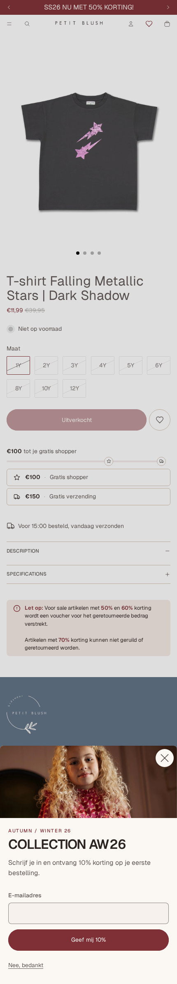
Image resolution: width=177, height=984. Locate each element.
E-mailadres (25, 895)
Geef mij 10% (88, 939)
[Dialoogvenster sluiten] (165, 758)
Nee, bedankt (25, 965)
